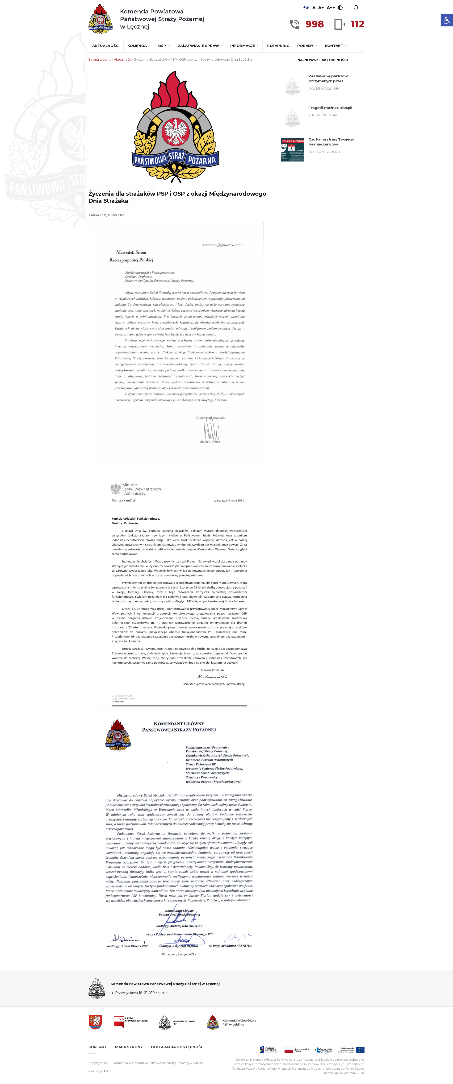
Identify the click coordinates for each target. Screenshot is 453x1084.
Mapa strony (129, 1047)
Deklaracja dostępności (178, 1047)
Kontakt (334, 45)
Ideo (107, 1071)
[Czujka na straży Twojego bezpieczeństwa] (292, 149)
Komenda (137, 45)
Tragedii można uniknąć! (330, 107)
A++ (331, 7)
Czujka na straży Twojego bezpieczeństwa (331, 141)
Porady (305, 45)
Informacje (243, 45)
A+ (321, 7)
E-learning (277, 45)
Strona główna (99, 59)
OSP (162, 45)
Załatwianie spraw (199, 45)
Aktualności (106, 45)
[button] (447, 20)
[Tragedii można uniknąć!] (292, 118)
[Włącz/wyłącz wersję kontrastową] (340, 7)
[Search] (356, 7)
